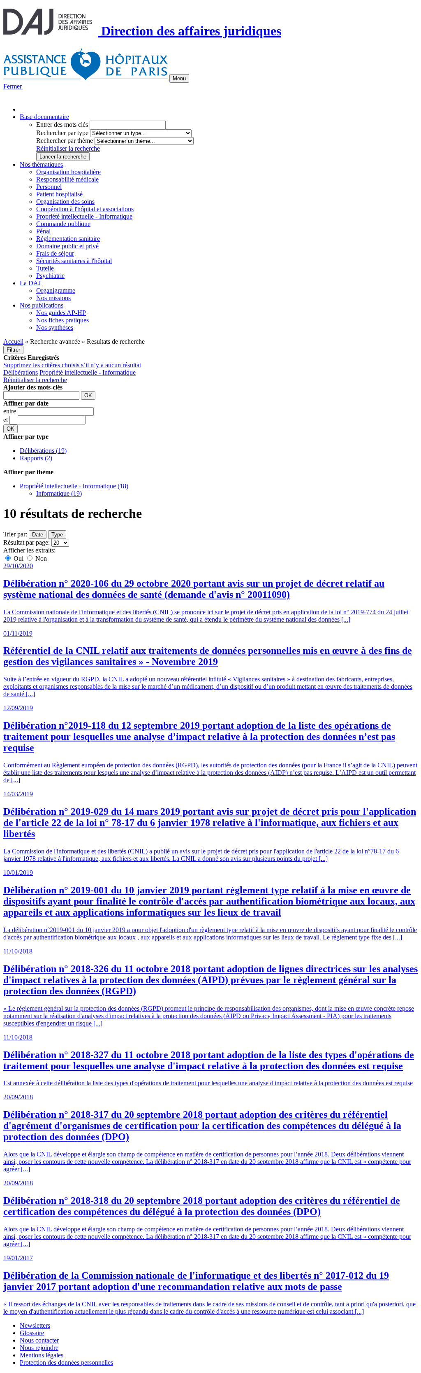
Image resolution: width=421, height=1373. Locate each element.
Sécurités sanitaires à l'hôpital (74, 260)
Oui (18, 558)
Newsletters (35, 1325)
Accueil (13, 341)
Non (40, 558)
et (6, 419)
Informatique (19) (59, 493)
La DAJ (30, 283)
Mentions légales (41, 1355)
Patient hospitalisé (59, 194)
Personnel (49, 186)
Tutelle (45, 268)
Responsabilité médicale (67, 179)
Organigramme (55, 290)
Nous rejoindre (39, 1347)
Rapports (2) (36, 458)
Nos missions (53, 297)
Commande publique (63, 223)
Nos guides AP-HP (61, 312)
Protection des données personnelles (66, 1362)
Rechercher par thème (64, 140)
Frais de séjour (55, 253)
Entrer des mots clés (62, 124)
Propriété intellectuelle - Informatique (84, 216)
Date (37, 534)
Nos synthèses (54, 327)
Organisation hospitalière (68, 171)
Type (57, 534)
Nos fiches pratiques (62, 320)
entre (10, 411)
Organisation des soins (65, 201)
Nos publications (41, 305)
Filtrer (13, 350)
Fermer (12, 86)
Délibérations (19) (43, 450)
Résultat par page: (26, 542)
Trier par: (15, 534)
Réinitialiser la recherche (68, 148)
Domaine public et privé (67, 245)
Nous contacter (39, 1340)
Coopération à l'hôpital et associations (85, 208)
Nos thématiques (41, 164)
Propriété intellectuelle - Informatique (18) (74, 486)
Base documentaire (44, 116)
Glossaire (32, 1332)
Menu (179, 78)
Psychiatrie (50, 275)
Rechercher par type (62, 132)
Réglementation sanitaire (68, 238)
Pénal (43, 231)
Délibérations (20, 372)
